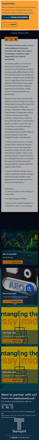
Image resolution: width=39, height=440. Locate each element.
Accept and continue (19, 17)
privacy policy (28, 13)
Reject (13, 24)
